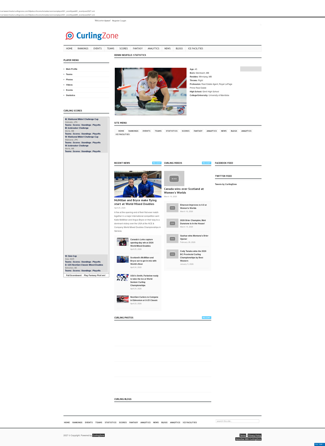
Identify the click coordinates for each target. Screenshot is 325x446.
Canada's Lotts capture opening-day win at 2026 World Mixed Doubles (142, 242)
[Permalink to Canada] (123, 241)
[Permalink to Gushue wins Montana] (172, 238)
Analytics (153, 48)
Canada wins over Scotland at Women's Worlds (184, 190)
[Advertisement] (86, 203)
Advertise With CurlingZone (248, 439)
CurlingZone (98, 435)
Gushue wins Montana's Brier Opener (194, 237)
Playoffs (97, 124)
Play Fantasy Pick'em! (94, 275)
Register (116, 20)
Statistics (70, 95)
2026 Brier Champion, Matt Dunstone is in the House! (193, 222)
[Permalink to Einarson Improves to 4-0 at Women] (172, 207)
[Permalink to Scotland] (123, 259)
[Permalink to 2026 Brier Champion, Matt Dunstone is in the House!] (172, 223)
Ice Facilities (195, 48)
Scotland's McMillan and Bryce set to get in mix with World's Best (143, 260)
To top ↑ (319, 444)
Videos (69, 84)
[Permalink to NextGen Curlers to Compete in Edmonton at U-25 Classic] (123, 299)
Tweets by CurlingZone (226, 184)
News (168, 48)
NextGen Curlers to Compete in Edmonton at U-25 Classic (144, 298)
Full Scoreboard (73, 275)
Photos (69, 79)
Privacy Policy (254, 435)
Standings (86, 124)
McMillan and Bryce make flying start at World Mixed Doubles (135, 202)
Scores (124, 48)
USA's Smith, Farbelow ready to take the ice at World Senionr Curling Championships (144, 280)
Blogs (179, 48)
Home (69, 48)
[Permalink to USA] (123, 277)
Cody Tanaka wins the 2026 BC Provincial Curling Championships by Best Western (193, 256)
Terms (243, 435)
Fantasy (138, 48)
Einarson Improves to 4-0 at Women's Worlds (193, 206)
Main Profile (71, 68)
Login (123, 20)
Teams (110, 48)
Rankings (83, 48)
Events (98, 48)
